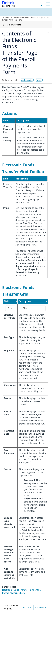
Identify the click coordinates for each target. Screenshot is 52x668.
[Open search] (40, 4)
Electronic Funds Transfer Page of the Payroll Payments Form (21, 591)
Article (38, 80)
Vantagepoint (27, 80)
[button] (26, 24)
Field (6, 301)
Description (25, 301)
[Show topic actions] (47, 33)
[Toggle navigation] (48, 4)
